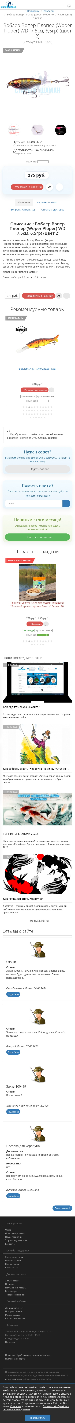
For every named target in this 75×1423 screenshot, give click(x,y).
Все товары (11, 1291)
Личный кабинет (14, 1307)
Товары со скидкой (15, 1294)
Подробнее (13, 994)
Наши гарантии (13, 1236)
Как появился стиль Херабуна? (23, 898)
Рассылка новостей (15, 1318)
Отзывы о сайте (13, 1260)
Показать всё (62, 1208)
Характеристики (47, 202)
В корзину (36, 624)
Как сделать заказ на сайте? (21, 707)
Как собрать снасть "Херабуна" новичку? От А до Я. (36, 768)
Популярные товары (15, 1287)
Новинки (9, 1284)
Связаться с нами (14, 1256)
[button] (67, 4)
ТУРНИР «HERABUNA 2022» (21, 834)
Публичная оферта (15, 1358)
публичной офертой (15, 1378)
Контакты (10, 1243)
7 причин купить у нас (16, 1240)
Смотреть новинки (39, 537)
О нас (8, 1229)
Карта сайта (11, 1267)
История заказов (13, 1311)
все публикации (39, 921)
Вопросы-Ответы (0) (23, 209)
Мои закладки (12, 1314)
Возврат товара (13, 1263)
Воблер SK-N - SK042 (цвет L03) (37, 368)
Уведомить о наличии (28, 187)
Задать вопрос (39, 469)
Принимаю (37, 1417)
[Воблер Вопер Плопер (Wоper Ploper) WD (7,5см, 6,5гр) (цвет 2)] (37, 85)
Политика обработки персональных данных (28, 1355)
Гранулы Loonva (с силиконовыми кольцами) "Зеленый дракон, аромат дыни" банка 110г (37, 604)
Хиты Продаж (12, 1280)
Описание (24, 202)
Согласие (15, 1406)
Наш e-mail (11, 1342)
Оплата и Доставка (52, 209)
